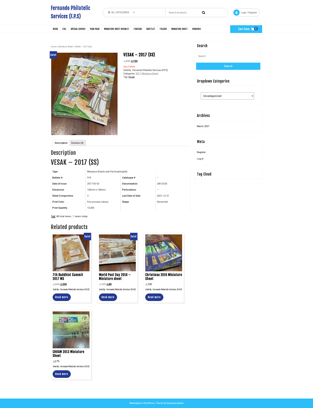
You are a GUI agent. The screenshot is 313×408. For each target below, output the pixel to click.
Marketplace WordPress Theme (146, 403)
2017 (138, 73)
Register (201, 152)
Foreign (138, 29)
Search (203, 13)
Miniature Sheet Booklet (116, 29)
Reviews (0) (77, 143)
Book (55, 29)
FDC (64, 29)
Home (54, 46)
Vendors (196, 29)
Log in (200, 158)
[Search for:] (228, 57)
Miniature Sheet (179, 29)
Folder (163, 29)
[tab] (61, 143)
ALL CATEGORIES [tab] (120, 12)
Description (61, 143)
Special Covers (78, 29)
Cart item (244, 29)
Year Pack (94, 29)
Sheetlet (150, 29)
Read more (61, 297)
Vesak (131, 77)
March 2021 (203, 126)
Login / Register (244, 11)
